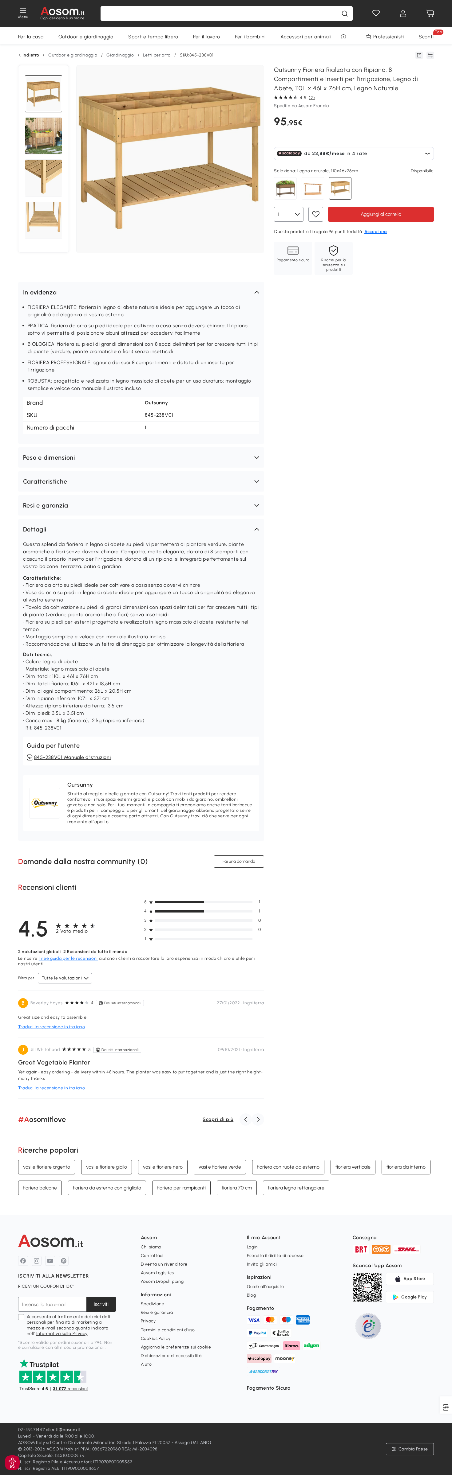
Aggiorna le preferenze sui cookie (176, 1347)
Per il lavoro (206, 37)
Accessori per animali (305, 37)
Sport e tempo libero (153, 37)
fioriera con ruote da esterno (288, 1167)
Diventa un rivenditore (164, 1264)
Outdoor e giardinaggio (85, 37)
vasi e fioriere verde (220, 1167)
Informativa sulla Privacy (62, 1333)
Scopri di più (218, 1119)
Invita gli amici (262, 1264)
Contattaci (152, 1255)
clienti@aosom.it (63, 1429)
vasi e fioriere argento (46, 1167)
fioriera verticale (353, 1167)
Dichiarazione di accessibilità (171, 1355)
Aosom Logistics (157, 1272)
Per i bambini (250, 37)
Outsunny (156, 403)
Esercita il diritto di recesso (275, 1255)
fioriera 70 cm (237, 1188)
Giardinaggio (120, 55)
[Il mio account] (403, 13)
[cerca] (345, 13)
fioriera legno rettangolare (296, 1188)
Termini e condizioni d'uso (168, 1330)
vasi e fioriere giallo (106, 1167)
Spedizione (153, 1303)
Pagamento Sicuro (269, 1388)
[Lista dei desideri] (376, 14)
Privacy (148, 1321)
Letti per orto (157, 55)
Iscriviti (101, 1304)
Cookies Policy (156, 1338)
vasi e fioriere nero (163, 1167)
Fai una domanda (239, 861)
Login (252, 1247)
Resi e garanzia (157, 1312)
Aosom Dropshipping (162, 1281)
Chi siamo (151, 1247)
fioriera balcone (40, 1188)
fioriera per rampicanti (181, 1188)
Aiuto (146, 1364)
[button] (141, 292)
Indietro (30, 55)
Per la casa (31, 37)
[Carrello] (430, 14)
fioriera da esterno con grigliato (107, 1188)
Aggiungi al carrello (381, 214)
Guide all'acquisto (265, 1286)
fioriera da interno (406, 1167)
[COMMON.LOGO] (62, 13)
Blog (251, 1295)
